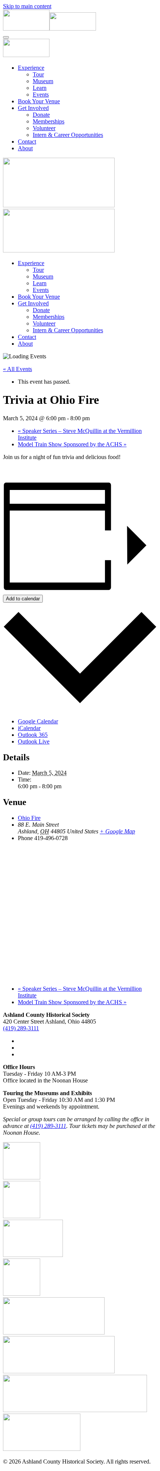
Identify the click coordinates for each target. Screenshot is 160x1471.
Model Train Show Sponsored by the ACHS (72, 444)
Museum (43, 81)
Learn (40, 88)
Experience (31, 68)
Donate (41, 114)
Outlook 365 (33, 735)
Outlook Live (33, 741)
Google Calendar (38, 721)
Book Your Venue (39, 101)
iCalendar (29, 728)
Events (41, 94)
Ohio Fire (29, 818)
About (25, 148)
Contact (27, 141)
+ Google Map (117, 831)
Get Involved (33, 108)
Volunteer (44, 128)
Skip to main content (27, 6)
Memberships (48, 121)
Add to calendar (23, 598)
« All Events (17, 369)
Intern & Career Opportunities (68, 135)
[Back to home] (49, 28)
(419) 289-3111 (21, 1028)
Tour (38, 74)
